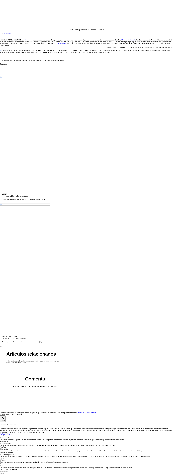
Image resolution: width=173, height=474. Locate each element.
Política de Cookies (6, 434)
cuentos (25, 60)
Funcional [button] (3, 436)
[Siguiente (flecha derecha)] (3, 473)
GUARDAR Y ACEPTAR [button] (8, 469)
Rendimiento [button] (4, 441)
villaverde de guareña (57, 60)
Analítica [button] (3, 447)
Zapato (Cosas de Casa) (9, 336)
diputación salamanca (35, 60)
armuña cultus (8, 60)
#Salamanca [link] (28, 40)
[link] (128, 40)
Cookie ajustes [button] (5, 414)
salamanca (46, 60)
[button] (87, 65)
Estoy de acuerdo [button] (16, 414)
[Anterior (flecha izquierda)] (1, 473)
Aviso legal (80, 413)
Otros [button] (2, 458)
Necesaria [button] (3, 464)
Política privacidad (91, 413)
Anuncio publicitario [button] (6, 453)
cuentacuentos (18, 60)
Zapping (4, 194)
